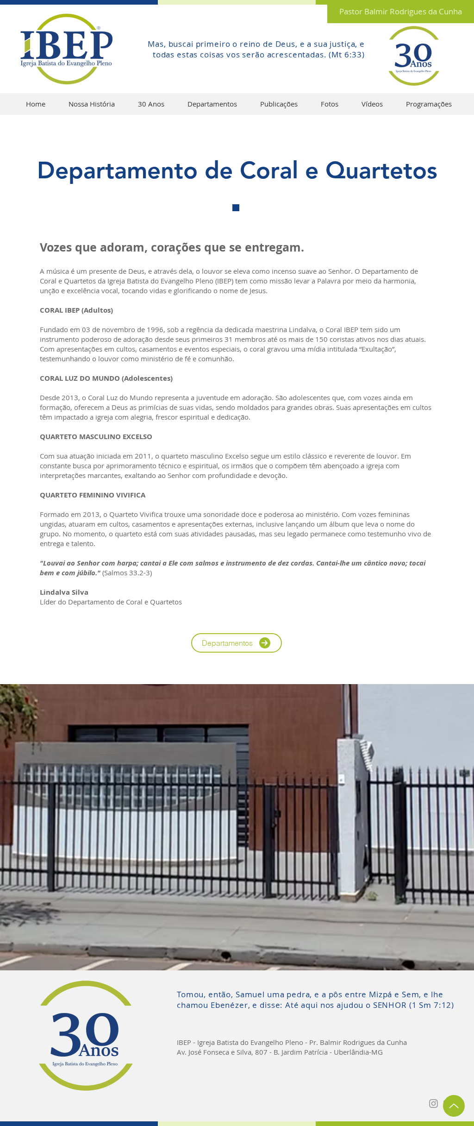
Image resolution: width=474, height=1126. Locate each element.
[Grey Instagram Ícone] (433, 1103)
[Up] (454, 1106)
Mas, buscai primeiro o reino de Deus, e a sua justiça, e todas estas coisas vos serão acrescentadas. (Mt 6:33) (256, 49)
